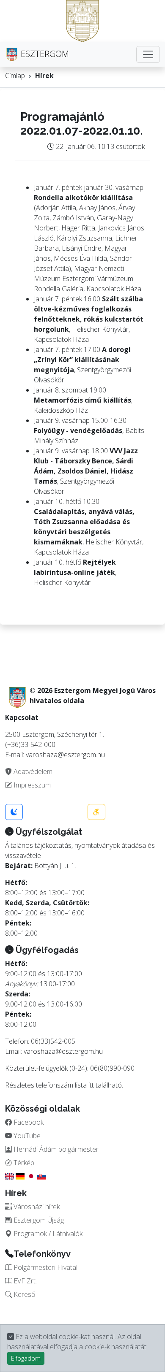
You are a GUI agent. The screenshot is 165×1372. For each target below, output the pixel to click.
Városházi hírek (36, 1206)
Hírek (44, 75)
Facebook (28, 1122)
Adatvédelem (32, 771)
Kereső (23, 1294)
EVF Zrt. (24, 1280)
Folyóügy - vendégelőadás (78, 430)
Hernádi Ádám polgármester (55, 1149)
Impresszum (31, 785)
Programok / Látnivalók (47, 1233)
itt (91, 1085)
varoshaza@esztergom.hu (63, 1051)
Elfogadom (26, 1358)
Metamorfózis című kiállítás (82, 400)
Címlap (15, 75)
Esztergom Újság (38, 1220)
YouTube (26, 1135)
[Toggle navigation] (148, 54)
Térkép (23, 1162)
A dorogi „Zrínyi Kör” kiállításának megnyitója (82, 359)
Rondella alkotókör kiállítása (83, 197)
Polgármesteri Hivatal (44, 1267)
